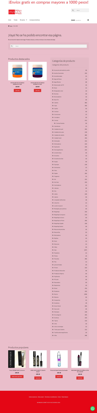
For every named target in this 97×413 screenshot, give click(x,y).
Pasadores (56, 253)
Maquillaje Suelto (58, 226)
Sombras (56, 317)
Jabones (56, 188)
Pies (55, 262)
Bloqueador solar (58, 91)
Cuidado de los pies (59, 132)
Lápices (56, 197)
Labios (56, 194)
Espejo (56, 161)
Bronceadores (57, 96)
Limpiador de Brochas (59, 200)
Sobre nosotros (33, 397)
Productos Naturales (59, 270)
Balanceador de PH (59, 85)
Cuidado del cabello (59, 135)
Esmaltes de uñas (58, 158)
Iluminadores (57, 185)
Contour (56, 111)
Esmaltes (56, 155)
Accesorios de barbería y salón (62, 70)
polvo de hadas (58, 265)
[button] (92, 408)
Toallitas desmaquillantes (61, 332)
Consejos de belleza (35, 20)
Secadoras (56, 303)
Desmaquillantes (58, 150)
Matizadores (57, 235)
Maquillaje (56, 211)
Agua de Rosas (58, 79)
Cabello (56, 102)
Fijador (56, 173)
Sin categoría (57, 315)
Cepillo (56, 108)
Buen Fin (56, 99)
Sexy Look (56, 309)
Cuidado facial (57, 138)
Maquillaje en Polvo (59, 220)
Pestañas (56, 259)
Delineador (57, 141)
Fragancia (56, 176)
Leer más (17, 90)
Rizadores (56, 291)
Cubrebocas (57, 126)
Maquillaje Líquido (58, 223)
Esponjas (56, 164)
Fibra (55, 170)
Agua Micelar (57, 82)
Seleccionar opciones (17, 376)
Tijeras (56, 320)
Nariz (55, 241)
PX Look (56, 279)
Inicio (9, 20)
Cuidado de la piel (58, 129)
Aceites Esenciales (59, 73)
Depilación (57, 147)
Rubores (56, 297)
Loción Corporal (58, 206)
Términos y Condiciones (51, 397)
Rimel (55, 288)
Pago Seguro (65, 397)
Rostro (56, 294)
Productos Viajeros (59, 273)
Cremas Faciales (60, 123)
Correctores (57, 114)
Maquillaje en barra (59, 217)
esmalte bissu (57, 153)
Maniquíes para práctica (60, 208)
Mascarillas (57, 232)
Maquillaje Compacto (59, 214)
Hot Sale (56, 182)
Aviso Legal (41, 397)
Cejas (55, 105)
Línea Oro (56, 203)
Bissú (55, 88)
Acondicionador (58, 76)
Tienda (15, 20)
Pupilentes (57, 276)
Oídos (55, 247)
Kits (55, 191)
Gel (55, 179)
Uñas (55, 335)
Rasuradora (57, 282)
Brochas (56, 94)
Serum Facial (57, 306)
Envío (59, 397)
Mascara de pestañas (59, 229)
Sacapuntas (57, 300)
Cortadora (56, 117)
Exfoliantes (57, 167)
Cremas (56, 120)
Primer (56, 267)
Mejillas (56, 238)
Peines (56, 256)
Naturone (56, 244)
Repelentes (57, 285)
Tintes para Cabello (59, 329)
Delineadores (57, 144)
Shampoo (56, 312)
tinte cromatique (58, 326)
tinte (55, 323)
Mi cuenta (22, 20)
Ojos (55, 250)
